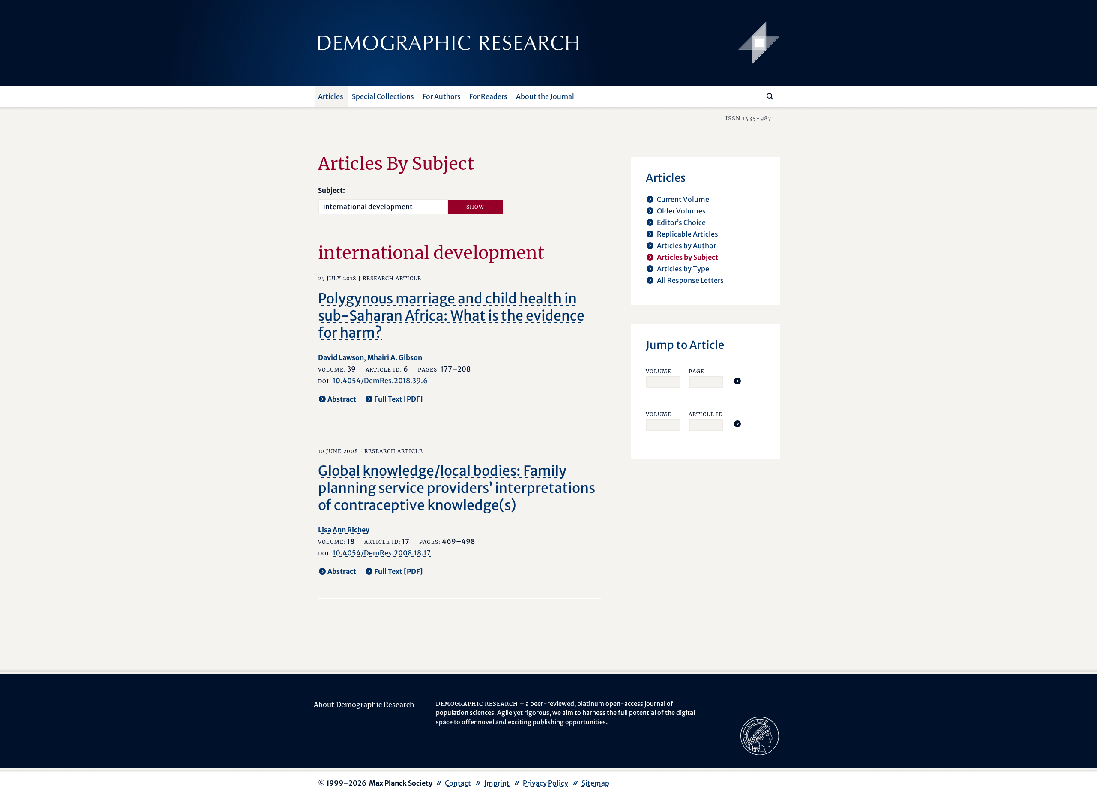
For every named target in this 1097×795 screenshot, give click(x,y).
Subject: (331, 190)
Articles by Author (686, 245)
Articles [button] (330, 96)
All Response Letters (690, 280)
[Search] (770, 96)
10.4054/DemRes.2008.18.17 (382, 553)
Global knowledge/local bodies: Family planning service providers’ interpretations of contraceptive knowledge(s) (456, 488)
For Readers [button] (488, 96)
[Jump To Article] (737, 381)
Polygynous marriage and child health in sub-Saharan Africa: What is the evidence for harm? (451, 316)
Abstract (341, 399)
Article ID (706, 414)
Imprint (497, 783)
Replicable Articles (687, 234)
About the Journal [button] (545, 96)
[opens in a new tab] (759, 735)
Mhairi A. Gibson (394, 357)
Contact (458, 783)
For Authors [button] (442, 96)
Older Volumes (681, 211)
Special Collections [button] (383, 96)
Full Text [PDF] (398, 399)
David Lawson (341, 357)
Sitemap (595, 783)
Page (696, 371)
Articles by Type (683, 268)
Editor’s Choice (681, 222)
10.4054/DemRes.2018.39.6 (380, 380)
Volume (658, 371)
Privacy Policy (545, 783)
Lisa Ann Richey (343, 529)
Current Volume (683, 199)
